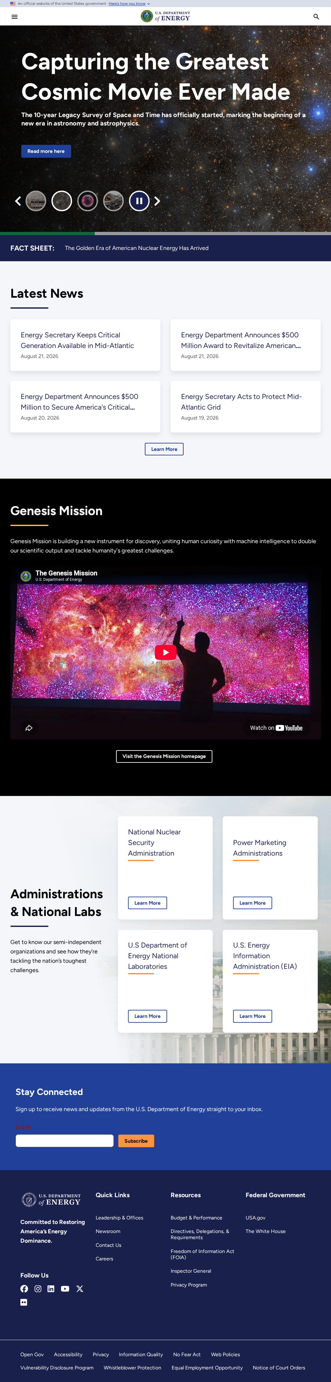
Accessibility (68, 1354)
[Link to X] (80, 1289)
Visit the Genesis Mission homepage (164, 756)
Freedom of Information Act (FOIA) (202, 1254)
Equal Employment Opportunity (207, 1368)
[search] (316, 16)
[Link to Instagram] (38, 1289)
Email (23, 1127)
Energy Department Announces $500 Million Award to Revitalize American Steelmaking (240, 346)
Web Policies (225, 1354)
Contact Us (108, 1245)
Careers (104, 1259)
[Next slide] (157, 201)
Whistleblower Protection (132, 1368)
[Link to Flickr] (23, 1302)
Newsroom (108, 1231)
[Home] (165, 22)
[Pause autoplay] (139, 201)
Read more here (46, 151)
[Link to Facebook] (24, 1289)
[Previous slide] (18, 201)
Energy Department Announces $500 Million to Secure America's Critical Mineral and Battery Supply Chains (79, 407)
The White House (266, 1231)
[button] (36, 201)
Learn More (164, 449)
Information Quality (141, 1354)
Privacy (101, 1354)
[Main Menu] (14, 16)
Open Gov (32, 1354)
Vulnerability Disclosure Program (56, 1368)
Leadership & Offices (119, 1218)
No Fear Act (187, 1354)
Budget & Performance (196, 1218)
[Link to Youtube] (65, 1289)
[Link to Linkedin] (51, 1289)
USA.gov (255, 1218)
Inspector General (191, 1271)
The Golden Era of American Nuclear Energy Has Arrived (136, 247)
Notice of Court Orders (279, 1368)
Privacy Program (189, 1285)
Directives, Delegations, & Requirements (200, 1234)
